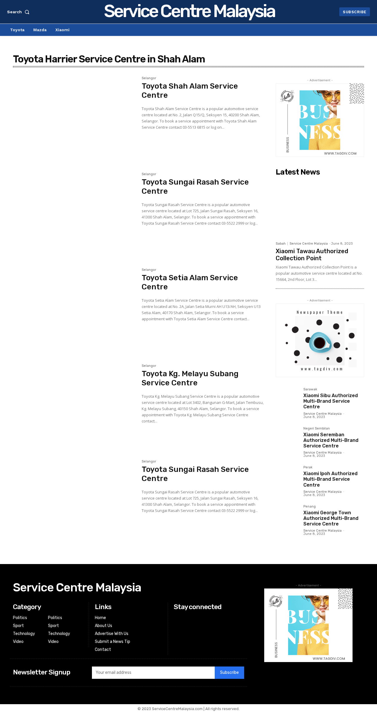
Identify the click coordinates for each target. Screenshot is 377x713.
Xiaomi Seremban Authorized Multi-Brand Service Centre (330, 440)
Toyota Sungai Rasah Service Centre (195, 187)
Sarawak (310, 389)
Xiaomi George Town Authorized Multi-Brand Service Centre (330, 518)
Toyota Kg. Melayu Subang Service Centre (190, 378)
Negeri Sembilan (316, 428)
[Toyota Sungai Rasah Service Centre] (74, 213)
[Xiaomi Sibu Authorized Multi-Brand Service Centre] (287, 399)
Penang (309, 506)
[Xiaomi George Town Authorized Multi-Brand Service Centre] (287, 516)
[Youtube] (177, 640)
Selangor (149, 78)
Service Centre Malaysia (309, 244)
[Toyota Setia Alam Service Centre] (74, 308)
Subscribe (229, 672)
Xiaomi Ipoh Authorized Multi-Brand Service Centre (330, 479)
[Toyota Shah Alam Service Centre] (74, 117)
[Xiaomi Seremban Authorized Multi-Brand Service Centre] (287, 438)
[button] (19, 12)
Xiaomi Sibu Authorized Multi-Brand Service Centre (330, 401)
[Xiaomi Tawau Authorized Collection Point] (320, 208)
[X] (177, 632)
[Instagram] (177, 625)
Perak (307, 467)
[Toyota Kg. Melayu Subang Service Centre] (74, 404)
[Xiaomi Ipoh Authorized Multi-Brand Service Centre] (287, 477)
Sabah (281, 243)
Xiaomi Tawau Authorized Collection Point (312, 255)
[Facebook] (177, 618)
